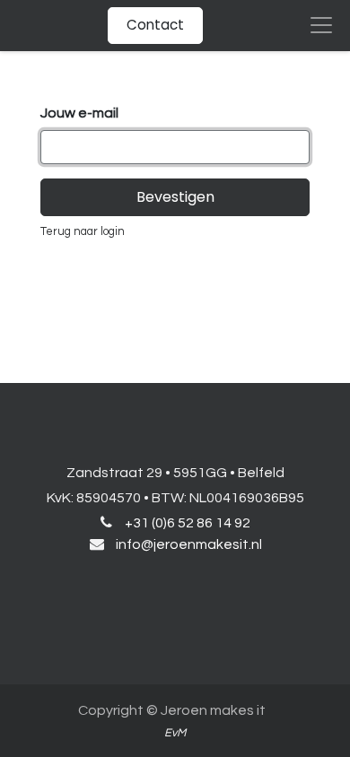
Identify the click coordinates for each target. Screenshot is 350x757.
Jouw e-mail (79, 113)
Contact (155, 24)
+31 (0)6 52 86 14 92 (187, 523)
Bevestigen (175, 197)
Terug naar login (82, 232)
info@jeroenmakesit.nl (189, 544)
